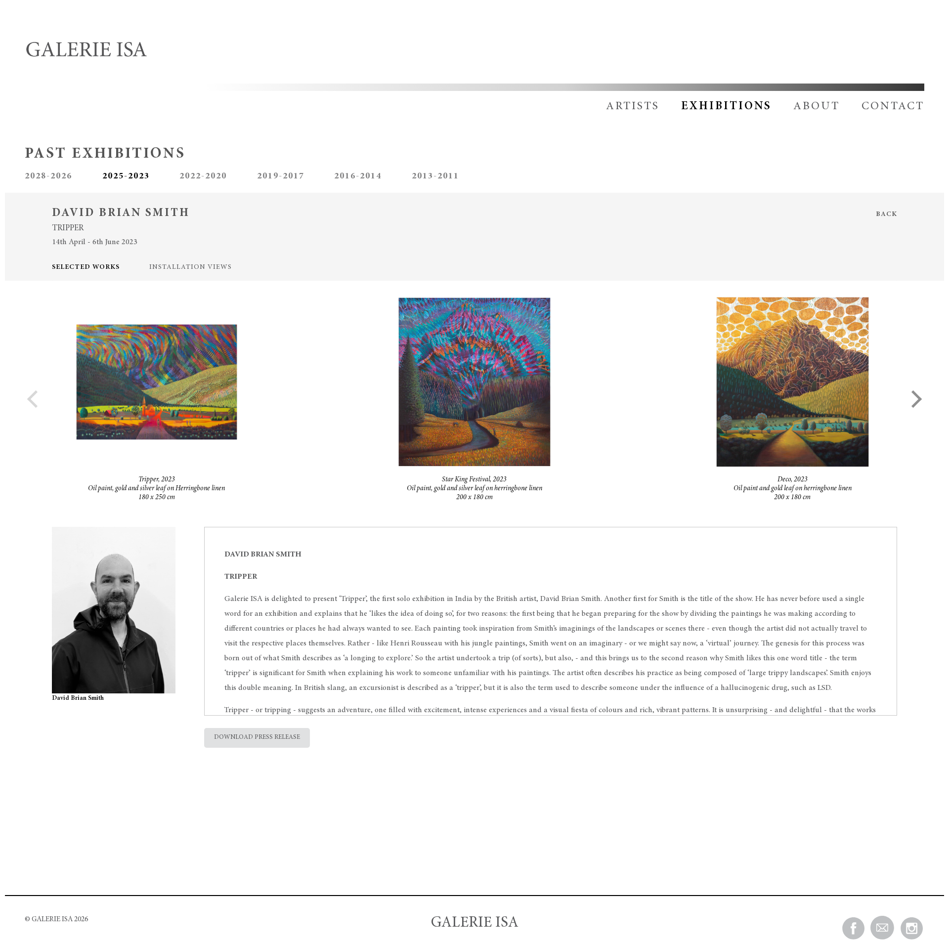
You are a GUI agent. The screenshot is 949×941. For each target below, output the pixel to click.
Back (886, 214)
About (816, 106)
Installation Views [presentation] (190, 267)
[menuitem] (622, 106)
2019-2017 (280, 176)
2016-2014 (358, 176)
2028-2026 (48, 176)
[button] (913, 399)
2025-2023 (126, 176)
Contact (893, 106)
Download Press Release (257, 737)
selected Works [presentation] (86, 267)
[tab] (100, 267)
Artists (632, 106)
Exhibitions (726, 106)
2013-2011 (435, 176)
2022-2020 (203, 176)
